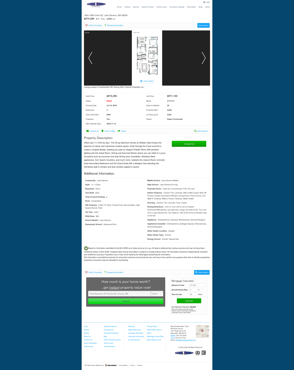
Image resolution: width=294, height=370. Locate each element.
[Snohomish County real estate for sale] (184, 353)
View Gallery (148, 81)
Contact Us (94, 131)
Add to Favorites (95, 25)
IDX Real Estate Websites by (94, 365)
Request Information (115, 25)
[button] (90, 58)
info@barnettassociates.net (185, 340)
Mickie (173, 335)
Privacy (139, 365)
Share (123, 131)
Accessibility (123, 365)
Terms (132, 365)
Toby (172, 338)
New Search (203, 25)
